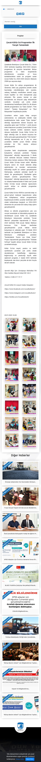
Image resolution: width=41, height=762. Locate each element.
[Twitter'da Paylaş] (23, 14)
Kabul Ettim (29, 759)
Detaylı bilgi (20, 759)
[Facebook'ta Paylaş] (20, 14)
